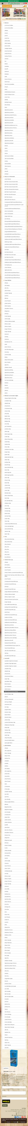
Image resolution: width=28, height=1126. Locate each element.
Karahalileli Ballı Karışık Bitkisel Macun (13, 234)
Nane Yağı (7, 498)
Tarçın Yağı (7, 521)
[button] (3, 4)
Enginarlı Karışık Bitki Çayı (10, 589)
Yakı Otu (6, 1029)
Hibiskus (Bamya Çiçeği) (10, 321)
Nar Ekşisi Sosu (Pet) (9, 257)
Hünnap (6, 873)
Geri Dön (23, 18)
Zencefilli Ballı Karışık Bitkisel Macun (12, 275)
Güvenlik (4, 1096)
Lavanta (6, 922)
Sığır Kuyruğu (7, 993)
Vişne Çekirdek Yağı (9, 528)
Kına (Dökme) (7, 557)
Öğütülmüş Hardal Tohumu (10, 115)
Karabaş (6, 336)
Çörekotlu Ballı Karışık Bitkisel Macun (12, 208)
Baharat (6, 22)
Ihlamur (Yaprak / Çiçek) (10, 596)
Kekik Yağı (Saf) (8, 472)
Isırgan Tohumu (8, 329)
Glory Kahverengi (8, 541)
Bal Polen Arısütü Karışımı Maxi (11, 181)
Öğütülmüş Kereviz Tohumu (11, 127)
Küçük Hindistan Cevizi (9, 94)
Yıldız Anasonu (8, 166)
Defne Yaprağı (8, 43)
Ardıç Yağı (7, 413)
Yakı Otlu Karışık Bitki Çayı (10, 650)
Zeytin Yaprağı (8, 1045)
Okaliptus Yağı (8, 503)
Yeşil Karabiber (8, 163)
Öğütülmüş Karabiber (9, 120)
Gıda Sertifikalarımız (20, 1076)
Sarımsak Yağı (7, 516)
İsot (5, 61)
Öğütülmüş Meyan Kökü (10, 968)
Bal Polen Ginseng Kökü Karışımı (11, 189)
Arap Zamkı (7, 776)
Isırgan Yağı (7, 452)
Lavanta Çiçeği (8, 354)
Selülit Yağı (7, 735)
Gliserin (6, 696)
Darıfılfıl (6, 824)
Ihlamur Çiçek (7, 323)
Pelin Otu (7, 976)
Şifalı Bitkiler (8, 745)
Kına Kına (7, 904)
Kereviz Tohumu (8, 79)
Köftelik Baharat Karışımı (10, 92)
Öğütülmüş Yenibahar (9, 138)
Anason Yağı (7, 411)
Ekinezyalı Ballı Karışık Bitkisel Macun (12, 221)
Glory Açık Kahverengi (9, 539)
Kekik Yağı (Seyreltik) (9, 475)
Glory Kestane (8, 544)
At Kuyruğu (7, 789)
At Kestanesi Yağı (8, 408)
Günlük (6, 858)
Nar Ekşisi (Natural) (9, 252)
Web (14, 1122)
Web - (8, 1122)
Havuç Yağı (7, 446)
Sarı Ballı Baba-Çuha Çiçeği (10, 986)
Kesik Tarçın (7, 81)
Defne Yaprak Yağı (8, 434)
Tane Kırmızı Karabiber (9, 84)
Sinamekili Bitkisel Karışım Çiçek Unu (12, 645)
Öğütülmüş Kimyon (9, 130)
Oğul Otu (7, 364)
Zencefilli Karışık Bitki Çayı (10, 655)
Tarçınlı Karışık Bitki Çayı (10, 648)
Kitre (6, 912)
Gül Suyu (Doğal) (8, 701)
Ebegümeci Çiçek (8, 840)
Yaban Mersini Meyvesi (9, 1024)
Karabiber (7, 66)
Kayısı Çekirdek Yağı (9, 467)
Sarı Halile (7, 988)
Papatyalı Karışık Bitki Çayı (10, 642)
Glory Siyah (7, 554)
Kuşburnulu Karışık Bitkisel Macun (12, 247)
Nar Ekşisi (7, 249)
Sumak (6, 150)
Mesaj (3, 1090)
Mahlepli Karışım (8, 102)
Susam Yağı (7, 518)
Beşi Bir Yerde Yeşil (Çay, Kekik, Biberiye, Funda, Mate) (14, 575)
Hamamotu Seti (8, 704)
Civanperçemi (7, 814)
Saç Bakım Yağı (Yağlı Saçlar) (10, 663)
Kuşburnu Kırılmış (8, 617)
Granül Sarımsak (8, 51)
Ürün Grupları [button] (6, 6)
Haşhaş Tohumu (8, 56)
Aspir (6, 783)
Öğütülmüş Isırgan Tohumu (11, 632)
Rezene (6, 145)
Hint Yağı (6, 707)
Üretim (5, 1079)
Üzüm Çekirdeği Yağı (9, 526)
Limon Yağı (7, 490)
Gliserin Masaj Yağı (8, 439)
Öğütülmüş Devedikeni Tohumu (11, 627)
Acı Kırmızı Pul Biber (9, 25)
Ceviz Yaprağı (7, 812)
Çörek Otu (7, 38)
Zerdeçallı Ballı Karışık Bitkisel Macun (12, 277)
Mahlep (6, 99)
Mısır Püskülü (7, 362)
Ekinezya (6, 313)
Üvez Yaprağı (7, 1017)
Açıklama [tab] (6, 1068)
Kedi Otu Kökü (8, 899)
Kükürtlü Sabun (8, 717)
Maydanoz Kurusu (8, 929)
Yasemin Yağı (7, 531)
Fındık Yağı (7, 436)
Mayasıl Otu (7, 927)
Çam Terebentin (8, 426)
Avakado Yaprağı (8, 293)
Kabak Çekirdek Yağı (9, 457)
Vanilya (6, 161)
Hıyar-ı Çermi (7, 868)
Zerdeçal (6, 173)
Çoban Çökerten (8, 822)
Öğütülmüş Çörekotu (9, 112)
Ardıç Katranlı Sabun (9, 676)
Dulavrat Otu (7, 835)
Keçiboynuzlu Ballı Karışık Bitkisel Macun (13, 239)
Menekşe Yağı (7, 493)
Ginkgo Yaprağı (8, 850)
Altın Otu (6, 288)
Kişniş (6, 89)
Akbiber (6, 30)
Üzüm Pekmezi (8, 267)
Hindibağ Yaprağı (8, 871)
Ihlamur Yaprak (8, 326)
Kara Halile (7, 888)
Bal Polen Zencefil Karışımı (10, 194)
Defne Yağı (7, 431)
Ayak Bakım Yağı (8, 681)
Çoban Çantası (8, 303)
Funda (6, 848)
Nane (6, 107)
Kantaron (7, 334)
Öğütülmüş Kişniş (8, 133)
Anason (6, 33)
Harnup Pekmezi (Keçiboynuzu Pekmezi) (13, 229)
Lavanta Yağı (7, 487)
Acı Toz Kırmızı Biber (9, 28)
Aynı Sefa (7, 794)
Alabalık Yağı (7, 403)
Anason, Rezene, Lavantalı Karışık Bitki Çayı (14, 572)
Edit (21, 1122)
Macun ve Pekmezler (10, 176)
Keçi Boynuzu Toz (8, 341)
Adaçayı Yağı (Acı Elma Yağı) (10, 398)
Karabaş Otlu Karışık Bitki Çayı (11, 607)
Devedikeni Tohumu (9, 832)
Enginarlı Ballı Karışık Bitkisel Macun (12, 224)
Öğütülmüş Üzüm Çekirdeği (11, 637)
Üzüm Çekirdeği (8, 1022)
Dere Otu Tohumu (8, 830)
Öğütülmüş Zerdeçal (9, 143)
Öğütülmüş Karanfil (9, 122)
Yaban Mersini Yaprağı (9, 1027)
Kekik (6, 76)
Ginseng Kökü (8, 853)
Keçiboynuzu (7, 894)
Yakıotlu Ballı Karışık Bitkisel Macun (12, 272)
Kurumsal (6, 1078)
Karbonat (7, 71)
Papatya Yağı (7, 508)
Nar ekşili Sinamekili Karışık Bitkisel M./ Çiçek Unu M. (14, 205)
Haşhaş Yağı (7, 444)
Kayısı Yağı (7, 469)
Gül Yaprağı (7, 855)
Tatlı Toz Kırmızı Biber (9, 158)
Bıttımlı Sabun (8, 684)
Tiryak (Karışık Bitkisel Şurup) (11, 523)
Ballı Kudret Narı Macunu (10, 199)
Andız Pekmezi (8, 179)
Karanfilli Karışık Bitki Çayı (10, 609)
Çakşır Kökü (7, 817)
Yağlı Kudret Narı (8, 270)
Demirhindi (7, 827)
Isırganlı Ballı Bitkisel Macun (10, 231)
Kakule (6, 63)
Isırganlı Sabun (8, 709)
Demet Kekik (7, 45)
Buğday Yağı (7, 421)
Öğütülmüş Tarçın (8, 135)
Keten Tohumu (8, 346)
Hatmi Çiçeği (7, 318)
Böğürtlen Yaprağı (8, 809)
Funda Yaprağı (8, 316)
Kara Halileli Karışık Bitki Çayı (11, 604)
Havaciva (7, 863)
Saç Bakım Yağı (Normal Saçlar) (11, 660)
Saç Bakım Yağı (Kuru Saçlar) (11, 666)
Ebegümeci (7, 311)
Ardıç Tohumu (8, 778)
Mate (6, 924)
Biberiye (6, 298)
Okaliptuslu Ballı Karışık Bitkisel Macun (13, 262)
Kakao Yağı (7, 459)
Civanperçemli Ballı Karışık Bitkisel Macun (13, 202)
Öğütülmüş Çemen (9, 109)
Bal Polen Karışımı (8, 197)
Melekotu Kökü (8, 935)
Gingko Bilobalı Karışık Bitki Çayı (11, 591)
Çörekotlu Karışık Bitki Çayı (10, 584)
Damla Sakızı (7, 40)
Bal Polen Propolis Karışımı (10, 191)
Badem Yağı (7, 416)
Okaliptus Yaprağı (8, 960)
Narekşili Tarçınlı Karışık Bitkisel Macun (13, 259)
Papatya (6, 382)
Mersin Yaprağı (8, 753)
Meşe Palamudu (8, 942)
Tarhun (6, 153)
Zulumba (6, 1047)
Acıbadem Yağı (8, 668)
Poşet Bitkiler (8, 280)
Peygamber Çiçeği (8, 978)
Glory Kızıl (7, 546)
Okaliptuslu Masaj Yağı (9, 725)
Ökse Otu (7, 970)
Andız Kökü (7, 773)
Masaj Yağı (7, 727)
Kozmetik (7, 658)
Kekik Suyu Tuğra (8, 241)
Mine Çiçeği (7, 950)
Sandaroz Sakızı (8, 983)
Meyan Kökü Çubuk (9, 359)
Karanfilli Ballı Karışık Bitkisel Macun (12, 236)
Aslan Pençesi (7, 290)
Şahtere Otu (7, 1004)
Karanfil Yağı (7, 464)
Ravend (6, 981)
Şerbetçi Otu (7, 758)
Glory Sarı (7, 552)
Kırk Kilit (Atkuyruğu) (9, 349)
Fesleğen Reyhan (8, 48)
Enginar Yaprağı (8, 845)
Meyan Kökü (7, 755)
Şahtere (6, 390)
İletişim (17, 1082)
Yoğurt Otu (7, 1042)
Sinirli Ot (6, 1001)
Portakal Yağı (7, 510)
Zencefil (6, 171)
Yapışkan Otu (7, 1032)
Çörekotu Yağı (8, 429)
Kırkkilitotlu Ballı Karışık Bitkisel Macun (13, 244)
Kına (6, 536)
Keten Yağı (7, 477)
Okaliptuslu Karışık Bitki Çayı (11, 622)
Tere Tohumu (7, 1011)
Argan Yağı (7, 678)
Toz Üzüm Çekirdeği (9, 380)
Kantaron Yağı (8, 712)
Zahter (6, 168)
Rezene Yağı (7, 513)
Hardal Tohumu (8, 53)
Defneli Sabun (8, 689)
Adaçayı (6, 282)
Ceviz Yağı (7, 423)
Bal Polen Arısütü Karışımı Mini (11, 186)
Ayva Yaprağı (7, 799)
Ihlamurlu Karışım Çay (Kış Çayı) (11, 599)
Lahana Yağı (7, 485)
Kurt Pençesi (7, 917)
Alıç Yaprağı (7, 285)
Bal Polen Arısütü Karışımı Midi (11, 184)
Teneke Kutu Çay (9, 559)
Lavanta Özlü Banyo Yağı (10, 722)
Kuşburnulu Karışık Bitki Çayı (11, 619)
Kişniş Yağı (7, 482)
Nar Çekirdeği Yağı (8, 500)
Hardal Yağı (7, 441)
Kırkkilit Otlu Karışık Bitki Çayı (11, 614)
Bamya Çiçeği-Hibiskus (9, 801)
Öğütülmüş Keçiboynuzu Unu (11, 125)
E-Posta (4, 1085)
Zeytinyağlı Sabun (8, 742)
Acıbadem (7, 760)
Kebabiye (7, 74)
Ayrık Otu (7, 796)
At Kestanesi (7, 786)
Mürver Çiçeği (8, 952)
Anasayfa (6, 1076)
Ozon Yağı (7, 505)
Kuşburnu (7, 919)
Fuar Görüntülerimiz (20, 1078)
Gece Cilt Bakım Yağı (9, 694)
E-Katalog (6, 1081)
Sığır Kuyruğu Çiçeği (9, 996)
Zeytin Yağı (7, 534)
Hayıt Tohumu (8, 865)
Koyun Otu (7, 914)
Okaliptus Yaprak (8, 367)
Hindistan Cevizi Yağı (9, 449)
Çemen (6, 35)
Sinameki (7, 387)
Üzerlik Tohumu (8, 1019)
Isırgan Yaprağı (8, 331)
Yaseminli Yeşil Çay (8, 1037)
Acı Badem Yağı (8, 400)
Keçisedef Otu (8, 896)
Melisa (6, 357)
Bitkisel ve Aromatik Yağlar (11, 395)
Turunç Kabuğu (8, 1014)
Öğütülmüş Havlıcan (9, 117)
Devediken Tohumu (9, 308)
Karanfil (6, 68)
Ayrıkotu (6, 295)
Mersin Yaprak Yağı (9, 495)
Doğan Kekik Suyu (8, 216)
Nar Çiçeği (7, 955)
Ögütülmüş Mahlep (9, 370)
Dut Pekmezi (7, 218)
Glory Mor (7, 549)
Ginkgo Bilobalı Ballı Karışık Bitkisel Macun (13, 226)
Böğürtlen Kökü (8, 807)
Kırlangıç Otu (7, 906)
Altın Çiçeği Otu (8, 750)
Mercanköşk (7, 104)
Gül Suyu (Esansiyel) (9, 699)
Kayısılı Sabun (7, 714)
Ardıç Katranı (7, 405)
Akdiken (6, 766)
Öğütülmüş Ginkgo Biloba (10, 630)
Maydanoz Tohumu (9, 932)
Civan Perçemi (8, 300)
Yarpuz (6, 1034)
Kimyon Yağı (7, 480)
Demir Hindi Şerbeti (9, 211)
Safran (6, 148)
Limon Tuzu (7, 97)
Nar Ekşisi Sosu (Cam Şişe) (10, 254)
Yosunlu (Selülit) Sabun (9, 740)
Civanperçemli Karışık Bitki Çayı (11, 581)
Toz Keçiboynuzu (8, 264)
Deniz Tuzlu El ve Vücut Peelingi (11, 691)
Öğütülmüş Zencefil (9, 140)
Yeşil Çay (6, 653)
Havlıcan (6, 58)
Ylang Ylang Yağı (8, 737)
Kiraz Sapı (7, 352)
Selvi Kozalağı (7, 991)
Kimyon (6, 86)
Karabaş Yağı (7, 462)
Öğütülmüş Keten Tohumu (10, 635)
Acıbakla (6, 763)
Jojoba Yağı (7, 454)
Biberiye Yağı (7, 418)
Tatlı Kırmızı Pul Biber (9, 156)
